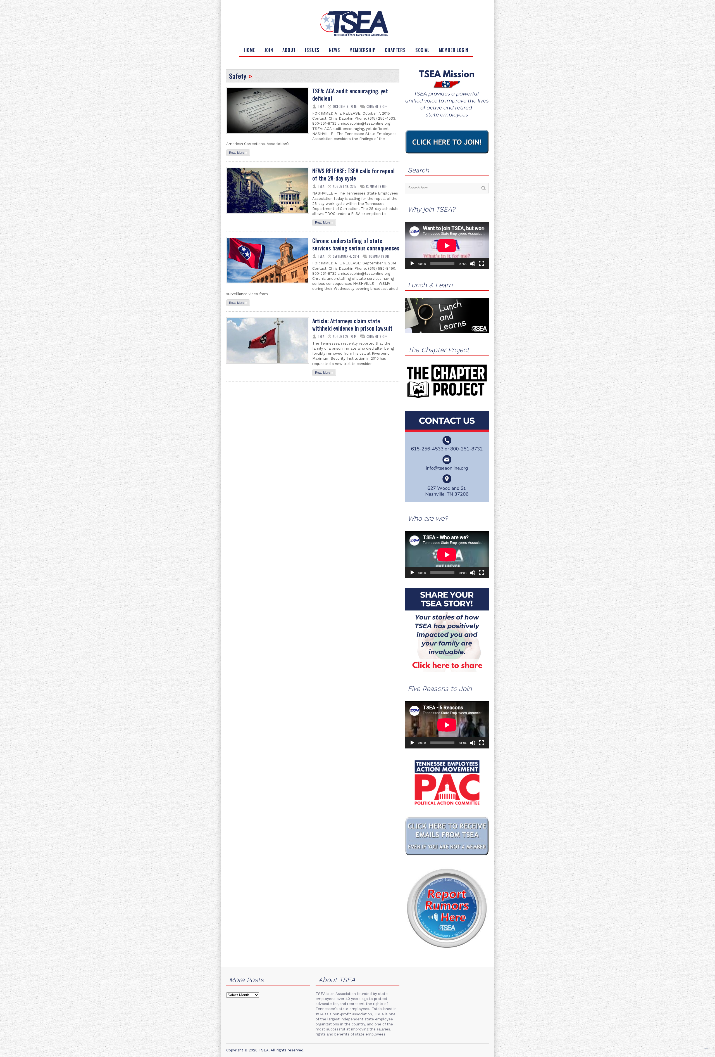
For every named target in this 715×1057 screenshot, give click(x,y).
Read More (238, 152)
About (288, 50)
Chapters (395, 50)
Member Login (454, 50)
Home (249, 50)
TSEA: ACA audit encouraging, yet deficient (350, 94)
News (334, 50)
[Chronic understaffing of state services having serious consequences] (267, 285)
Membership (362, 50)
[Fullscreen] (481, 263)
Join (268, 50)
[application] (447, 245)
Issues (312, 50)
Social (422, 50)
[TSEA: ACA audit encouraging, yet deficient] (267, 135)
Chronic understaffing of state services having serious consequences (355, 244)
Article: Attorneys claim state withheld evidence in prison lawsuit (352, 324)
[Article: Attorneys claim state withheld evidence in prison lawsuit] (267, 365)
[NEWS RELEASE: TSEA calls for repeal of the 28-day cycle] (267, 215)
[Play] (412, 263)
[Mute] (472, 263)
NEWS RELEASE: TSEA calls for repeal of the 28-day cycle (353, 174)
